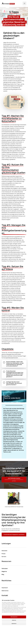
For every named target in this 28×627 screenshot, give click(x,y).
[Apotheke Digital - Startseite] (8, 3)
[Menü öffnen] (24, 3)
